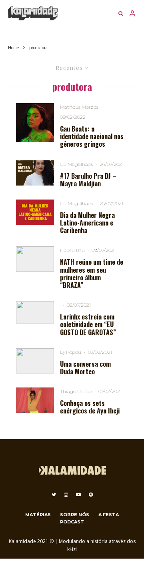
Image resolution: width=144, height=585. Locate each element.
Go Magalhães (76, 164)
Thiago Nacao (76, 391)
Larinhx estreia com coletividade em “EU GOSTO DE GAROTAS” (88, 324)
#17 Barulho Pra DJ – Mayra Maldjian (88, 180)
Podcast (72, 522)
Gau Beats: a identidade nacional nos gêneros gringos (92, 136)
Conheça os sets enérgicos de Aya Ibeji (90, 407)
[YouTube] (78, 494)
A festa (108, 514)
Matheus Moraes (79, 107)
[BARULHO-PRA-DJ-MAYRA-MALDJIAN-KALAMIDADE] (35, 173)
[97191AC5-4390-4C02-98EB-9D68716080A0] (35, 360)
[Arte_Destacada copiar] (35, 212)
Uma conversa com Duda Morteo (85, 367)
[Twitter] (54, 494)
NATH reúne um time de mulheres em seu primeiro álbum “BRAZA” (91, 273)
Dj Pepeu (70, 352)
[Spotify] (91, 494)
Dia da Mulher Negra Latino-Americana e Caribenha (87, 223)
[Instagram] (66, 494)
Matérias (38, 514)
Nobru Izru (72, 250)
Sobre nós (74, 514)
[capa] (35, 122)
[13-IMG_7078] (35, 259)
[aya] (35, 400)
